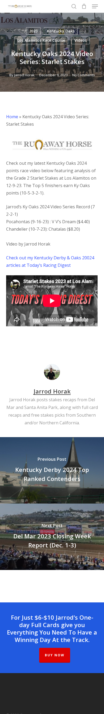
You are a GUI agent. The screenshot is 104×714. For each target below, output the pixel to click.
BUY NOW (55, 655)
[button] (95, 6)
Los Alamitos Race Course (41, 40)
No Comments (83, 75)
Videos (80, 40)
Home (12, 117)
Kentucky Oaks (61, 30)
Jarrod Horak (24, 75)
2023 (33, 30)
